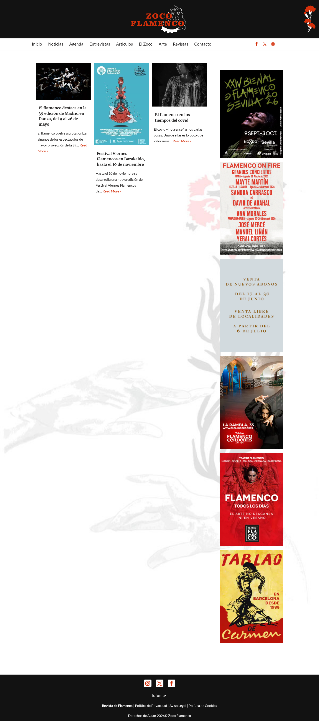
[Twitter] (265, 44)
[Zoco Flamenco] (159, 19)
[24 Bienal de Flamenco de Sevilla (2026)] (251, 156)
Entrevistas (99, 43)
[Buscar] (283, 44)
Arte (163, 43)
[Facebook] (256, 44)
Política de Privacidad (151, 705)
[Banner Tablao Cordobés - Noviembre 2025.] (251, 448)
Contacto (202, 43)
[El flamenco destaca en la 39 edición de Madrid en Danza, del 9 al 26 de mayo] (63, 81)
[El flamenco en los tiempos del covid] (179, 85)
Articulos (124, 43)
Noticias (55, 43)
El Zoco (146, 43)
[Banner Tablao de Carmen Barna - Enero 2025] (251, 642)
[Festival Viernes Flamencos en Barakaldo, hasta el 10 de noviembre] (121, 104)
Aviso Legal (177, 705)
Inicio (37, 43)
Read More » (112, 191)
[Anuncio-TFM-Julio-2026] (251, 545)
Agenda (76, 43)
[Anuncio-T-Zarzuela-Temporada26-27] (251, 351)
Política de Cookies (203, 705)
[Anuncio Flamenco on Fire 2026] (251, 253)
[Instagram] (273, 44)
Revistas (180, 43)
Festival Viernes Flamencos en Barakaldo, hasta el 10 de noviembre (121, 159)
